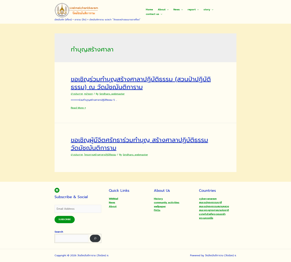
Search (59, 232)
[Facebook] (57, 190)
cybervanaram (208, 199)
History (158, 199)
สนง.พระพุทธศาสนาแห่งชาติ (214, 210)
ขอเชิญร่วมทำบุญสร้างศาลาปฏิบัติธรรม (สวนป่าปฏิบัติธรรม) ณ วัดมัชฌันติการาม (141, 83)
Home (149, 9)
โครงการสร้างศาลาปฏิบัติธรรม (100, 155)
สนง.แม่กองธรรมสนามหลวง (214, 206)
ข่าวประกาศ (77, 94)
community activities (166, 202)
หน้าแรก (88, 94)
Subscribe (65, 219)
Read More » (78, 108)
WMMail (113, 199)
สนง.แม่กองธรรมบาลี (210, 202)
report (192, 9)
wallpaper (160, 206)
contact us (152, 14)
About (162, 9)
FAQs (157, 210)
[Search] (95, 238)
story (207, 9)
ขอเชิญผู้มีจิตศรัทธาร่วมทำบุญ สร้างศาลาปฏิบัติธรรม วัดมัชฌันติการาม (139, 143)
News (176, 9)
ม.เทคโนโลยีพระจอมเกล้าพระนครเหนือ (212, 216)
